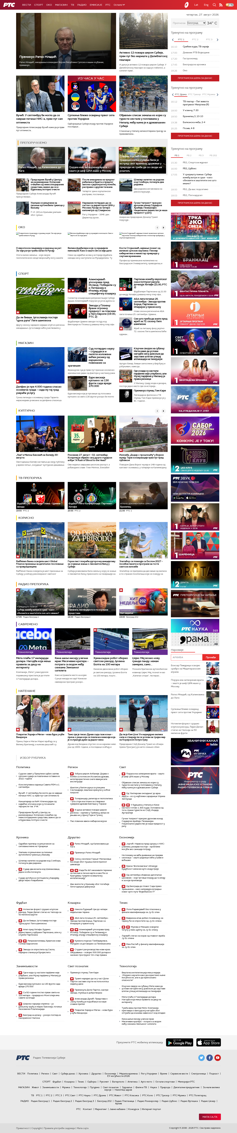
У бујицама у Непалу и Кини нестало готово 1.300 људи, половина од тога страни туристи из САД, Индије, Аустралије (142, 808)
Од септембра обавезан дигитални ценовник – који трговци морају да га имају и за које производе (143, 878)
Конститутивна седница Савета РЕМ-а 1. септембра (39, 786)
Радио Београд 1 (40, 1101)
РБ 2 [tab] (189, 155)
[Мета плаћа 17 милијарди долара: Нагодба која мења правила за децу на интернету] (34, 641)
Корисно (26, 518)
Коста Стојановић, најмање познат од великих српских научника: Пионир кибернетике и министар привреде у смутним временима (139, 252)
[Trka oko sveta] (195, 226)
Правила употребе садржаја (59, 1128)
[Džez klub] (195, 459)
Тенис (123, 903)
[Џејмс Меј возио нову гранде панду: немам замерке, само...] (150, 641)
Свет (122, 767)
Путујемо (95, 1087)
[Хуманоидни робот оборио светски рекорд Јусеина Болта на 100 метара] (111, 641)
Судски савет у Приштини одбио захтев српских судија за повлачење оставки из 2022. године (39, 776)
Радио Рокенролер (147, 1101)
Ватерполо (118, 1081)
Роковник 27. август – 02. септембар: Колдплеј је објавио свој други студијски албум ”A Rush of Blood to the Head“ (90, 457)
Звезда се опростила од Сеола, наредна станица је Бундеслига (37, 951)
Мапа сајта (209, 1116)
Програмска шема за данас (195, 78)
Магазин (61, 4)
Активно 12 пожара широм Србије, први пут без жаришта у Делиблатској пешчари (143, 56)
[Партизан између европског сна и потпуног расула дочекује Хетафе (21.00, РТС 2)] (125, 284)
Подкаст (214, 1073)
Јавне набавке (117, 1109)
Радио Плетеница (124, 1101)
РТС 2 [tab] (195, 39)
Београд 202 (104, 1101)
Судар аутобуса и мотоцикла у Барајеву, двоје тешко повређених (39, 879)
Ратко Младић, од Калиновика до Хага (89, 845)
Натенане (26, 691)
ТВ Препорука (30, 478)
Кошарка (74, 903)
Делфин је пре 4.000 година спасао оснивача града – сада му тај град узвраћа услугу (38, 389)
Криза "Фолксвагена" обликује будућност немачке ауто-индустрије (140, 867)
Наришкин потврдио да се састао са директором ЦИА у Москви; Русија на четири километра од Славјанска (98, 206)
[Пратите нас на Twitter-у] (201, 1058)
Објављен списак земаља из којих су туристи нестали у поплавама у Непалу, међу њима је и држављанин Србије (142, 121)
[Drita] (195, 574)
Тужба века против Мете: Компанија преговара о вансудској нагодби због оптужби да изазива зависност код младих (143, 1010)
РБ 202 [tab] (213, 155)
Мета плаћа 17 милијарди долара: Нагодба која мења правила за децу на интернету (33, 663)
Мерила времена (128, 1073)
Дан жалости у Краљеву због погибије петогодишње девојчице (89, 885)
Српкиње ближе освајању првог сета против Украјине (186, 711)
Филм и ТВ (141, 1087)
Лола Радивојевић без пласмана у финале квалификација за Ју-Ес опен (141, 911)
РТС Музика (179, 1095)
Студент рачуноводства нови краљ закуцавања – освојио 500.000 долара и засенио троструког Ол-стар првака (90, 952)
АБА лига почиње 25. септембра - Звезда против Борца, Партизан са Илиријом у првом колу (150, 303)
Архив (118, 1103)
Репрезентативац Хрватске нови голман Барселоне (40, 942)
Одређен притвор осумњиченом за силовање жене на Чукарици (36, 845)
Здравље (127, 1087)
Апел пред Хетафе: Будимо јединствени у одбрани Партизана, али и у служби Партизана (40, 932)
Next (217, 40)
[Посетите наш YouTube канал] (217, 1058)
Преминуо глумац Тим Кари (150, 390)
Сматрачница (198, 1073)
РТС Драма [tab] (181, 94)
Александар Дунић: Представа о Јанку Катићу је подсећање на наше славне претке (89, 1001)
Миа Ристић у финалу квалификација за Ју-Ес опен (143, 945)
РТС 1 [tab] (181, 39)
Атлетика (133, 1081)
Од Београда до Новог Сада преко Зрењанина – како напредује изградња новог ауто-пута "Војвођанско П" (142, 889)
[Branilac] (195, 255)
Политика (23, 767)
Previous (172, 40)
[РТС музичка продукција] (195, 751)
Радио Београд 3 (84, 1101)
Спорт (38, 4)
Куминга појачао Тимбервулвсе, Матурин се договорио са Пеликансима (90, 942)
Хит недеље (126, 613)
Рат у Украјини (149, 1073)
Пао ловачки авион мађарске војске (88, 821)
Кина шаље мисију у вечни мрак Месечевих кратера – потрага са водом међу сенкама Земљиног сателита (72, 664)
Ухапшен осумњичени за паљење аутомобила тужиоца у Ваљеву (47, 205)
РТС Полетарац (197, 1095)
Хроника (22, 837)
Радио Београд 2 (62, 1101)
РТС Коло (147, 1095)
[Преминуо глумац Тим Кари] (125, 395)
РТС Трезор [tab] (194, 94)
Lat (196, 4)
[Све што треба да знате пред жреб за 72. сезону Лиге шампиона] (125, 323)
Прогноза (179, 23)
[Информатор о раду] (195, 780)
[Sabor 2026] (195, 430)
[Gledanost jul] (195, 399)
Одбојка (91, 1081)
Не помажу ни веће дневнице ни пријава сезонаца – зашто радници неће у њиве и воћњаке (142, 858)
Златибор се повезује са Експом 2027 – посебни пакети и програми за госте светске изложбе (141, 564)
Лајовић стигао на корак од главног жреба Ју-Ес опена (143, 937)
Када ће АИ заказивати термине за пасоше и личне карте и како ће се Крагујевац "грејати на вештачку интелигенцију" (91, 874)
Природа (165, 1087)
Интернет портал (151, 1109)
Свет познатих (78, 966)
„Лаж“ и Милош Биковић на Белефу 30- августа (37, 456)
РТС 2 (49, 1095)
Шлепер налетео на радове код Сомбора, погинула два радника (149, 182)
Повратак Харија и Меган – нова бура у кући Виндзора (40, 736)
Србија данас (68, 1073)
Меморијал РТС (186, 1081)
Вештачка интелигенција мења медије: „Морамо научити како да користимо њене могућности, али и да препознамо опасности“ (143, 976)
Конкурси (133, 1109)
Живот (35, 1087)
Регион (73, 767)
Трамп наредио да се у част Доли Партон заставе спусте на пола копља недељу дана (89, 981)
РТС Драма (100, 1095)
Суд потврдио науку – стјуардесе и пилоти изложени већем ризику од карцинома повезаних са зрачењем (91, 357)
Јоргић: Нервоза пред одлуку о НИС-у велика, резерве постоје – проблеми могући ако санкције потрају (143, 846)
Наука (153, 1087)
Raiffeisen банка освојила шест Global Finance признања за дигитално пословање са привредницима (40, 564)
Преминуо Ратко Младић (37, 57)
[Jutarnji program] (195, 313)
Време (163, 1073)
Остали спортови (165, 1081)
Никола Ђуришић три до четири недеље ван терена (88, 911)
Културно (26, 411)
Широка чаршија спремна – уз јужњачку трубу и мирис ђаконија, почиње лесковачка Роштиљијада (40, 1006)
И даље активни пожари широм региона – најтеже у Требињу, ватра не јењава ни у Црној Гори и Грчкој (89, 812)
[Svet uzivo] (195, 342)
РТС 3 (58, 1095)
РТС (107, 4)
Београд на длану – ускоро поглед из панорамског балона (40, 1016)
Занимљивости (27, 966)
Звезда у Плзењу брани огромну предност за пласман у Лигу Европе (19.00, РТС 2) (102, 311)
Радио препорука (33, 584)
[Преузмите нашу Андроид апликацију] (179, 1042)
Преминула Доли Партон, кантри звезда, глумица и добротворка (89, 991)
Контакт (87, 1109)
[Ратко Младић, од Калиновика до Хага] (41, 160)
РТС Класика (132, 1095)
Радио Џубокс (169, 1101)
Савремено (28, 624)
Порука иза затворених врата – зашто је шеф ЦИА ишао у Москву (90, 169)
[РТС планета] (186, 5)
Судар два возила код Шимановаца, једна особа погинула (39, 870)
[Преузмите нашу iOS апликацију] (208, 1042)
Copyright (36, 1128)
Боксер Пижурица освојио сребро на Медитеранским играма (185, 668)
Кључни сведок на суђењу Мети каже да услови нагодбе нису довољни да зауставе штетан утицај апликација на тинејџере (149, 354)
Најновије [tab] (177, 650)
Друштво (74, 837)
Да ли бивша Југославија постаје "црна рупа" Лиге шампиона (37, 319)
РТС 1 (39, 1095)
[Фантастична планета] (195, 284)
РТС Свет (70, 1095)
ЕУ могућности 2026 (118, 1076)
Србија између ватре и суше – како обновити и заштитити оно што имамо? (38, 610)
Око (21, 227)
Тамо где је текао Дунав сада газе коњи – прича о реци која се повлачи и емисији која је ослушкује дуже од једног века (91, 737)
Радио (82, 4)
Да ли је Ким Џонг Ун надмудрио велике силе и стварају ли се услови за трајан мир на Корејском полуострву (142, 737)
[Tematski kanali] (195, 632)
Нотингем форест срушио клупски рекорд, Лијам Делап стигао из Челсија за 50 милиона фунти (40, 912)
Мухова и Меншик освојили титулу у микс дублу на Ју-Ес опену (140, 928)
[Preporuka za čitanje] (195, 603)
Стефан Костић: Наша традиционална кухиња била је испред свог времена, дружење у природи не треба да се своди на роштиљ (141, 163)
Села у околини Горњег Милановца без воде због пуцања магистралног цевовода (90, 862)
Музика (66, 1087)
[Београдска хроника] (195, 370)
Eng (206, 4)
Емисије (96, 4)
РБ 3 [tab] (201, 155)
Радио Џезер (208, 1101)
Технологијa (128, 966)
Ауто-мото (146, 1081)
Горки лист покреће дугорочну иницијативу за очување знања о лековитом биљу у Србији (91, 564)
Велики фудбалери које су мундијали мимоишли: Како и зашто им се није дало (90, 249)
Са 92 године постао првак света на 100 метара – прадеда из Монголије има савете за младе (39, 995)
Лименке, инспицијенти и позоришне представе (88, 610)
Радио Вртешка (189, 1101)
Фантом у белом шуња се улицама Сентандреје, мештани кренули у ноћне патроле (90, 790)
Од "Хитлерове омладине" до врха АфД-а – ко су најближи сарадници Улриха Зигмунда (143, 796)
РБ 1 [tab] (177, 155)
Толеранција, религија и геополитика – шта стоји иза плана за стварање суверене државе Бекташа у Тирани (91, 801)
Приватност (23, 1128)
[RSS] (221, 5)
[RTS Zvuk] (195, 488)
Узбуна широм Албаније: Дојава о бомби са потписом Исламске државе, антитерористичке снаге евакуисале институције (89, 777)
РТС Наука (84, 1095)
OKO (49, 4)
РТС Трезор (162, 1095)
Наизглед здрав (123, 1089)
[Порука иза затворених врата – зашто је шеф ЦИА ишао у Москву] (91, 160)
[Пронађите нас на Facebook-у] (209, 1058)
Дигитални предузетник (186, 1087)
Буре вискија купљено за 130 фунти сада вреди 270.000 (100, 382)
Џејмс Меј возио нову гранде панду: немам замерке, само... (146, 661)
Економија (126, 837)
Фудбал (21, 903)
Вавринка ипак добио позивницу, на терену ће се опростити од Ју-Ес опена (142, 919)
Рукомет (104, 1081)
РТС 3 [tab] (209, 39)
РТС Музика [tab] (208, 94)
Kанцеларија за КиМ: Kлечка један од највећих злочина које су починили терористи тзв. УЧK (38, 804)
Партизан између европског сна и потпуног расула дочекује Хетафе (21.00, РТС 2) (150, 283)
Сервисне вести (179, 1073)
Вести (26, 4)
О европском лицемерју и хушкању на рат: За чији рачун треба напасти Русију (39, 249)
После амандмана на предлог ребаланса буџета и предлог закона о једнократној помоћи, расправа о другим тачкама (99, 183)
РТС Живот (115, 1095)
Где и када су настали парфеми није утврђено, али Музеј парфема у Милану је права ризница (150, 375)
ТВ (72, 4)
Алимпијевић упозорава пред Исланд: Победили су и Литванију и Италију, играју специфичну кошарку (102, 286)
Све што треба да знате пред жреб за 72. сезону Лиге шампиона (150, 321)
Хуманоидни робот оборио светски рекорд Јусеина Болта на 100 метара (111, 661)
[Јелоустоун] (195, 517)
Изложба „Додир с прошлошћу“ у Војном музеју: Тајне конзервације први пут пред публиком (141, 457)
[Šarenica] (195, 545)
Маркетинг (101, 1109)
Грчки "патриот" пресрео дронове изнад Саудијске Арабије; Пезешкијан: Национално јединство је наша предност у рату (150, 207)
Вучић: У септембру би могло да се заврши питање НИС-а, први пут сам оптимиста (39, 119)
